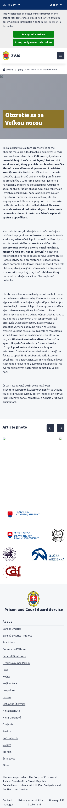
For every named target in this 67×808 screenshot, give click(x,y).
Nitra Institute (11, 711)
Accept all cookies (33, 34)
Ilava (5, 670)
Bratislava (9, 642)
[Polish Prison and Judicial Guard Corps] (48, 554)
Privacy (22, 800)
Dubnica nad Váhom (14, 649)
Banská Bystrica (12, 629)
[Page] (6, 55)
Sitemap (54, 800)
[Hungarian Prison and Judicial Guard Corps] (9, 554)
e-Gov (12, 5)
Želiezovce (9, 759)
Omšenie (8, 724)
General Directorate (14, 656)
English (54, 5)
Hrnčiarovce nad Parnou (16, 663)
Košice (6, 677)
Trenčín (7, 752)
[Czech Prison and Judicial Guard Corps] (58, 535)
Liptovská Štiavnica (14, 704)
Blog (20, 70)
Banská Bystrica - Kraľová (17, 636)
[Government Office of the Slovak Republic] (24, 515)
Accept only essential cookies (33, 42)
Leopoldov (9, 690)
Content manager (8, 802)
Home (10, 70)
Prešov (7, 731)
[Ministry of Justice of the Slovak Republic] (23, 535)
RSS (62, 800)
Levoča (7, 697)
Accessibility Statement (35, 802)
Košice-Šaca (10, 683)
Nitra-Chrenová (12, 718)
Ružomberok (10, 738)
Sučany (7, 745)
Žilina (6, 765)
